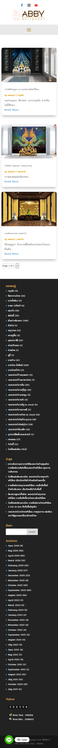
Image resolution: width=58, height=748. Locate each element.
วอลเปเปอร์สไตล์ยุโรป (18, 424)
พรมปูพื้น (12, 335)
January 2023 (15, 615)
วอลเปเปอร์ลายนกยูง (17, 395)
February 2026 (16, 565)
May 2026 (13, 550)
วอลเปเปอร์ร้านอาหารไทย (19, 380)
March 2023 (14, 605)
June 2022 (13, 649)
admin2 (11, 95)
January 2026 (15, 570)
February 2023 (16, 610)
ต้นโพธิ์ (11, 315)
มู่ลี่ (9, 355)
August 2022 (15, 639)
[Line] (9, 739)
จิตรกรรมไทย (14, 296)
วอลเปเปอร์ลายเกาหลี (17, 409)
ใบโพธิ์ (11, 444)
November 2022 (16, 625)
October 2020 (15, 684)
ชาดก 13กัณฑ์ (14, 305)
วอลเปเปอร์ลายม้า (16, 399)
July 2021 (13, 679)
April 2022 (13, 659)
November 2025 (16, 580)
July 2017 (13, 689)
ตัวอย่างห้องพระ (15, 320)
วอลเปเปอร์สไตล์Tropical (19, 419)
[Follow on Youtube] (36, 5)
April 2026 (13, 555)
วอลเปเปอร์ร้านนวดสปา (18, 375)
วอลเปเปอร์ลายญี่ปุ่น (17, 390)
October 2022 (15, 630)
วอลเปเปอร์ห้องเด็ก (16, 429)
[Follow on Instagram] (29, 5)
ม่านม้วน (11, 350)
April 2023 (13, 600)
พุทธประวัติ (13, 340)
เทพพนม (12, 439)
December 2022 (16, 620)
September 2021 (17, 669)
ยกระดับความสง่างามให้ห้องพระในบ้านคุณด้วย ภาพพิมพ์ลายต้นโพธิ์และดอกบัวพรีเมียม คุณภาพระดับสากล (29, 467)
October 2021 (15, 664)
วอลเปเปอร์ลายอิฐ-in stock (21, 404)
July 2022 (13, 644)
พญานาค (21, 171)
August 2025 (15, 595)
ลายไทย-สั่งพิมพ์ (15, 365)
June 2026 (13, 545)
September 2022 (17, 634)
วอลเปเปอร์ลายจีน (16, 385)
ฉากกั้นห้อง (13, 300)
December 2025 (16, 575)
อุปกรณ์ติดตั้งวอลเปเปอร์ (19, 434)
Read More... (12, 110)
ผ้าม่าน (11, 325)
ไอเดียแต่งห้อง (14, 449)
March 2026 (14, 560)
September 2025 (17, 590)
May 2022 (13, 654)
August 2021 (14, 674)
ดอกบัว (21, 239)
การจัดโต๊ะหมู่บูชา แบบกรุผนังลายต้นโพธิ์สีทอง (22, 89)
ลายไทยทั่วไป (14, 370)
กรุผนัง (21, 95)
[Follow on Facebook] (22, 5)
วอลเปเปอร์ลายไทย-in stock (21, 414)
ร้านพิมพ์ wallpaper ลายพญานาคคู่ (18, 165)
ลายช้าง (11, 360)
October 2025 (15, 585)
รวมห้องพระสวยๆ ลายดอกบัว (16, 233)
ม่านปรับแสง (13, 345)
